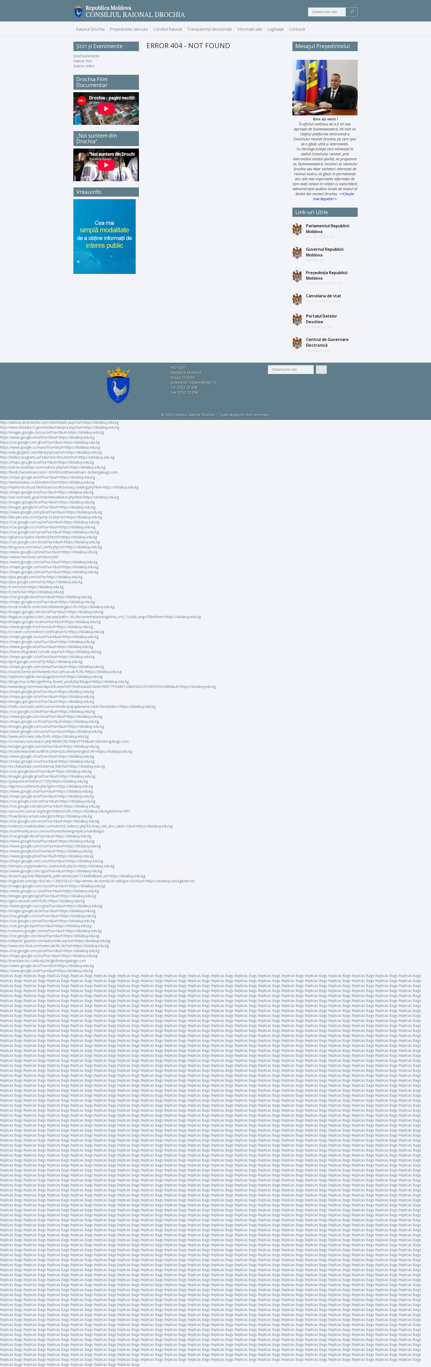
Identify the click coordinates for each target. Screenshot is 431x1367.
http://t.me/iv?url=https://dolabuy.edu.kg (32, 586)
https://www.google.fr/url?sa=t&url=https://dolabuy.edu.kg (46, 626)
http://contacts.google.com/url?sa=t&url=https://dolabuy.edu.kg (51, 930)
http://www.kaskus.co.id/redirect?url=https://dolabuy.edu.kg (47, 482)
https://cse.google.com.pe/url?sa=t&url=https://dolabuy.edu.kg (50, 950)
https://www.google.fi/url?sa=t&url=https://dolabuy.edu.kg (46, 851)
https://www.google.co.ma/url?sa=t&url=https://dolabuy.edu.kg (50, 447)
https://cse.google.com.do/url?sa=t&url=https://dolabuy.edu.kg (50, 542)
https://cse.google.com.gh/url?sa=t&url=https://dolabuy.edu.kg (50, 442)
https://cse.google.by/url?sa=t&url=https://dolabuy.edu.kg (45, 925)
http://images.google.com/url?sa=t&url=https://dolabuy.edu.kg (49, 746)
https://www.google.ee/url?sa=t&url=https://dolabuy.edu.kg (47, 437)
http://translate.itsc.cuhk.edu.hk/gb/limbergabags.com (43, 960)
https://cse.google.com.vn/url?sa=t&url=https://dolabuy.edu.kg (49, 821)
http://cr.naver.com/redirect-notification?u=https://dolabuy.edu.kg (52, 631)
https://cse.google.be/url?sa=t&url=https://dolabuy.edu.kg (46, 771)
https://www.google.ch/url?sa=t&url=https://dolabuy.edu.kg (47, 756)
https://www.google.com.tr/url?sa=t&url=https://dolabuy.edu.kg (50, 846)
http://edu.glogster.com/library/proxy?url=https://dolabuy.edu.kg (51, 452)
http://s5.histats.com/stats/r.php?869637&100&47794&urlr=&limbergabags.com (64, 741)
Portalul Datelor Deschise (321, 318)
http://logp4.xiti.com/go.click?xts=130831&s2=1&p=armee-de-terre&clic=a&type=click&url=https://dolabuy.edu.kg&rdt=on (97, 881)
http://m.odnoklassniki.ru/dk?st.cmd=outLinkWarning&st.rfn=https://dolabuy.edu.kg (66, 751)
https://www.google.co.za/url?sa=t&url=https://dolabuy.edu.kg (49, 890)
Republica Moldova (108, 7)
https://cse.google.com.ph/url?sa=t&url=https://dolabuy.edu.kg (50, 806)
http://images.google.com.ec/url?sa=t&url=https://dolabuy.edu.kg (52, 432)
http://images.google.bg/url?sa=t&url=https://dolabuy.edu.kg (48, 895)
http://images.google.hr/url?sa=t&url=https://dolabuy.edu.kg (47, 507)
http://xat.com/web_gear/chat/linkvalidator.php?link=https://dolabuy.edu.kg (59, 497)
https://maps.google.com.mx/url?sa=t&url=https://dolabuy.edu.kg (52, 666)
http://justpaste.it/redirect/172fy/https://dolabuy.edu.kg (44, 781)
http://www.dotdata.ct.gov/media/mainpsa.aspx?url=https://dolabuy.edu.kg (59, 427)
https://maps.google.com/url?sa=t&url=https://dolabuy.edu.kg (49, 566)
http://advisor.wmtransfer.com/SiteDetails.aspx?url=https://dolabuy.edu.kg (59, 422)
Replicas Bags (11, 975)
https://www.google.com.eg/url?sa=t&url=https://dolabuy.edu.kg (51, 905)
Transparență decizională (209, 29)
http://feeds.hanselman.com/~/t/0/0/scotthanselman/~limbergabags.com (59, 472)
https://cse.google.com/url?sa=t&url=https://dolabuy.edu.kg (47, 920)
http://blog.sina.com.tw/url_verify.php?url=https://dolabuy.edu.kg (51, 547)
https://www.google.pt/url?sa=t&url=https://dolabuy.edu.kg (47, 856)
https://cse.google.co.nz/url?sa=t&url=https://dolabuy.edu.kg (48, 915)
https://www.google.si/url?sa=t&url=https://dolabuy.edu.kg (46, 970)
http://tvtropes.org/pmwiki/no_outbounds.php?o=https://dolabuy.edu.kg (57, 866)
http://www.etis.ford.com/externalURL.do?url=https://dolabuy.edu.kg (54, 945)
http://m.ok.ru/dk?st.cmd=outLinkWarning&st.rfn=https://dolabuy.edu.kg (57, 606)
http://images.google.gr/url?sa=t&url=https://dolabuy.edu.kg (47, 776)
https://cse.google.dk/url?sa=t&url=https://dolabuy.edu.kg (45, 836)
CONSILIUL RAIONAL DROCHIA (135, 14)
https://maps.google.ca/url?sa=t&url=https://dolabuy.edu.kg (47, 641)
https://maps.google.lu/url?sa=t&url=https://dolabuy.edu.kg (47, 462)
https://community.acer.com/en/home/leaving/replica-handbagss (52, 831)
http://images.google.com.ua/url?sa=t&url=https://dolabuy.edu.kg (52, 726)
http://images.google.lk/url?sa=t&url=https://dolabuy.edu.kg (47, 502)
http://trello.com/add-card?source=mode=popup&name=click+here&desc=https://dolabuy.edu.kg (77, 706)
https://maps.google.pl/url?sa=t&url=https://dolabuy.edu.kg (47, 691)
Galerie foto (83, 61)
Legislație (275, 29)
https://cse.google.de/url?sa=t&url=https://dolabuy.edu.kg (46, 596)
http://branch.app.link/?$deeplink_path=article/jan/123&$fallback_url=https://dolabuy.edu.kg (72, 876)
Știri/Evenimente (86, 56)
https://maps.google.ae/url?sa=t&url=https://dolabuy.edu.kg (47, 477)
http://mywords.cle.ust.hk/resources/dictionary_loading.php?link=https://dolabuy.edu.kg (69, 487)
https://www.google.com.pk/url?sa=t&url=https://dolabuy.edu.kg (51, 512)
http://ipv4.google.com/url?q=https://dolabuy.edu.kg (41, 661)
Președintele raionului (129, 29)
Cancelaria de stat (323, 296)
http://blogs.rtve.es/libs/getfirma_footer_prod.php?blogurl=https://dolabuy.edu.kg (64, 681)
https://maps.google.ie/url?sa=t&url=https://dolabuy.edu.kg (47, 796)
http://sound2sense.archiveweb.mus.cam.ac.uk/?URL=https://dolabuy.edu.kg (60, 671)
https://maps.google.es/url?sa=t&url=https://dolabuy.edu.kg (47, 601)
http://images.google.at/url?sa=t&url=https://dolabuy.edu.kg (47, 910)
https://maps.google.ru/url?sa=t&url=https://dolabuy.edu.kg (47, 696)
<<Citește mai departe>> (333, 196)
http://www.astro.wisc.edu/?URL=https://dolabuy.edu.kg (44, 736)
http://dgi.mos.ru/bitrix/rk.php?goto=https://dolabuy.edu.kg (46, 786)
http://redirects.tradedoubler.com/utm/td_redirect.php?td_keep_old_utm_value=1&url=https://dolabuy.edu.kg (86, 826)
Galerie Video (84, 66)
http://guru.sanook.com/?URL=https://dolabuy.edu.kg (42, 900)
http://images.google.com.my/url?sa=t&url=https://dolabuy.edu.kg (52, 886)
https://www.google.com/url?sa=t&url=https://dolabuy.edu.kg (49, 552)
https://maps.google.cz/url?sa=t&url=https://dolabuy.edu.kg (47, 656)
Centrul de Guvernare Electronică (327, 342)
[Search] (352, 12)
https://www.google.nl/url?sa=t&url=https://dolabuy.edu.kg (46, 646)
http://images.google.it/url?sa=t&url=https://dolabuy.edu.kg (47, 701)
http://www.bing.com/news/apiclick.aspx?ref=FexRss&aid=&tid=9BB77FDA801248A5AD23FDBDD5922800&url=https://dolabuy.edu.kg (108, 686)
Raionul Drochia (90, 29)
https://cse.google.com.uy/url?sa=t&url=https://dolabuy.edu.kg (49, 522)
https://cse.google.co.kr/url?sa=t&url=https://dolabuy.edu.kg (47, 801)
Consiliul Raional (167, 29)
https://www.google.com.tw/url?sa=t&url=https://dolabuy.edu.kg (51, 716)
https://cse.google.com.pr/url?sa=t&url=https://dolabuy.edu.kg (49, 532)
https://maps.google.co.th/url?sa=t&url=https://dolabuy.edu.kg (49, 721)
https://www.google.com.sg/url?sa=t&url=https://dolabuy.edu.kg (51, 871)
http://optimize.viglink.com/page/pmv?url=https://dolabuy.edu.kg (51, 676)
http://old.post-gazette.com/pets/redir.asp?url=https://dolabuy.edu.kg (55, 940)
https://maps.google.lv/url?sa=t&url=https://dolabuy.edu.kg (47, 492)
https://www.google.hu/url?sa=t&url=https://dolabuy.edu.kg (47, 841)
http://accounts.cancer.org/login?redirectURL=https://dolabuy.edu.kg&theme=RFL (65, 811)
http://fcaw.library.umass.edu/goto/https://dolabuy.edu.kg (46, 816)
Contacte (297, 29)
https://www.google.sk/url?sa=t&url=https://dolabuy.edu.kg (47, 965)
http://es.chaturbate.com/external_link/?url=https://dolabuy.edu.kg (52, 766)
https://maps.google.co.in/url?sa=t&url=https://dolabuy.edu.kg (49, 636)
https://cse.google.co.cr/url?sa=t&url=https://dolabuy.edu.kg (47, 527)
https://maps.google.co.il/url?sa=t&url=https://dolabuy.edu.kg (48, 955)
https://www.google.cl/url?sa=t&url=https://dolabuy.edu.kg (46, 791)
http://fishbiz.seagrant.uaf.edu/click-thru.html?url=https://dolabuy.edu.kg (57, 457)
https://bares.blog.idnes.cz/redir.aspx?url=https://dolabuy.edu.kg (50, 651)
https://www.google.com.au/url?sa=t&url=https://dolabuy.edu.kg (51, 731)
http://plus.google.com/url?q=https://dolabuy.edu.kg (41, 576)
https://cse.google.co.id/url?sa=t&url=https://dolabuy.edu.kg (47, 711)
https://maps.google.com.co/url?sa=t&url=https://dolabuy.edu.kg (51, 861)
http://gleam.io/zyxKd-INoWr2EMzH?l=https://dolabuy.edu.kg (48, 537)
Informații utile (249, 29)
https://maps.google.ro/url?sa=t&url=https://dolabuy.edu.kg (47, 761)
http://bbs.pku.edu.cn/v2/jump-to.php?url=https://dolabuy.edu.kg (51, 517)
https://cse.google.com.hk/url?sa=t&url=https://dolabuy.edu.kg (49, 935)
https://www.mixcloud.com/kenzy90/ (29, 557)
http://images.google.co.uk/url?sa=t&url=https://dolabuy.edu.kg (50, 621)
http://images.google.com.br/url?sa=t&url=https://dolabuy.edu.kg (51, 611)
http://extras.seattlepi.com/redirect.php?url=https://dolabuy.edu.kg (52, 467)
